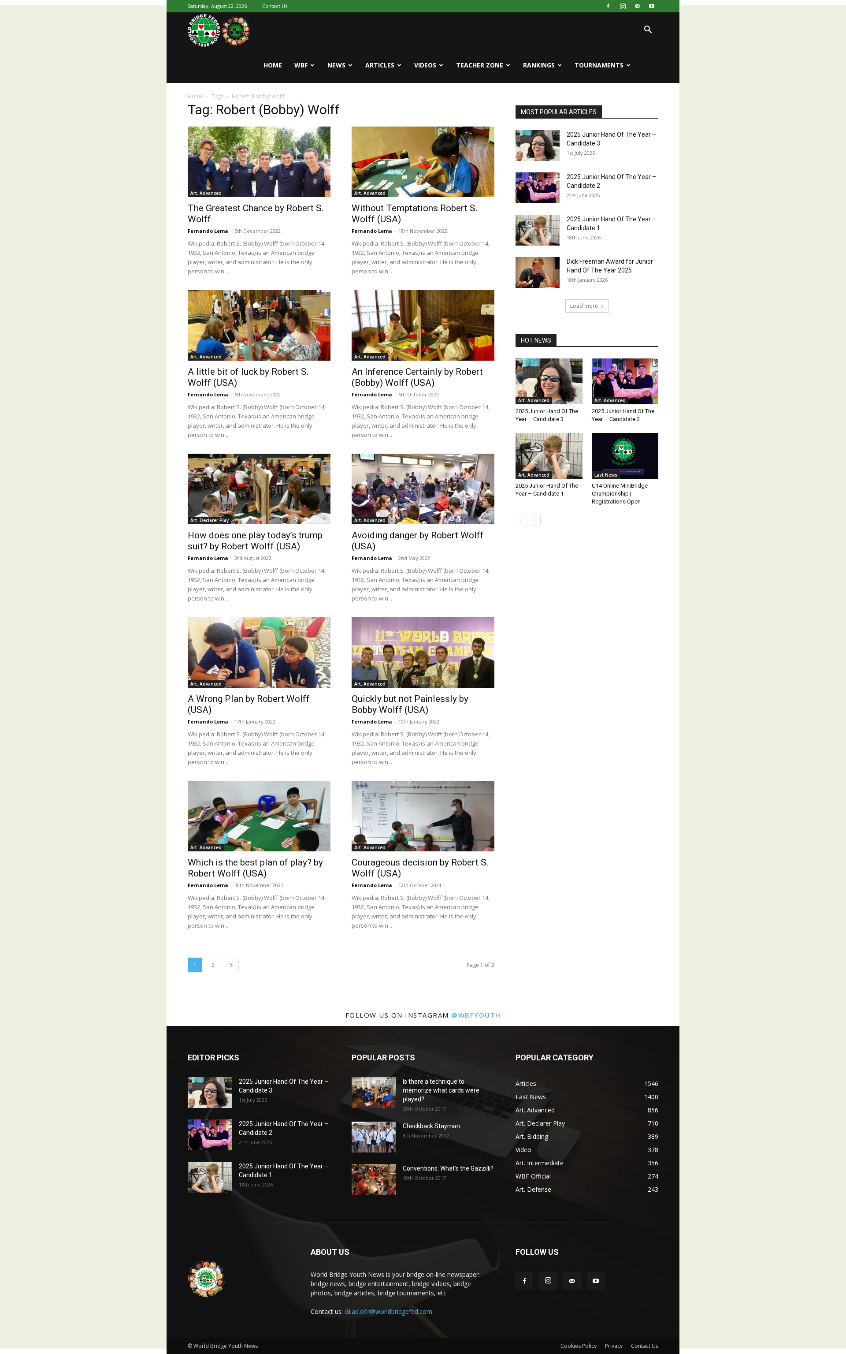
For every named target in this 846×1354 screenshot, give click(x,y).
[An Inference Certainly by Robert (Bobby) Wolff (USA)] (423, 325)
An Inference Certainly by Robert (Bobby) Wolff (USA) (417, 377)
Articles (379, 65)
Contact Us (274, 6)
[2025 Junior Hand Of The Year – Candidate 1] (538, 230)
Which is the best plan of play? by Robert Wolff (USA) (255, 868)
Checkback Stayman (431, 1126)
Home (272, 65)
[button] (647, 30)
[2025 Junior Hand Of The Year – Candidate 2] (538, 187)
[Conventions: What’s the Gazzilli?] (374, 1179)
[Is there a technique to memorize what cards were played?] (374, 1092)
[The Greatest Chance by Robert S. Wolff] (259, 162)
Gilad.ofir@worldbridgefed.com (388, 1311)
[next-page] (231, 965)
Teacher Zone (479, 65)
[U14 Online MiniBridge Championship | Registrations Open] (625, 456)
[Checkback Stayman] (374, 1137)
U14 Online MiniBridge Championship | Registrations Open (620, 493)
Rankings (539, 65)
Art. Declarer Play (209, 520)
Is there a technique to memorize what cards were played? (441, 1090)
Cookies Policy (578, 1346)
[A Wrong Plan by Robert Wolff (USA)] (259, 652)
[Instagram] (622, 6)
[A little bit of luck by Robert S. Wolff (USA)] (259, 325)
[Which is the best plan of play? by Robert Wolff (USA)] (259, 816)
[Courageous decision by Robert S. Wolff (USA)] (423, 816)
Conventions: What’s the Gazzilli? (448, 1168)
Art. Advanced (206, 193)
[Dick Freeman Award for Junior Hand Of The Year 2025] (538, 272)
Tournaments (599, 65)
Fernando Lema (208, 231)
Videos (425, 65)
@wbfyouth (476, 1015)
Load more (584, 306)
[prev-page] (521, 520)
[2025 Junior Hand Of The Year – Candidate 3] (538, 145)
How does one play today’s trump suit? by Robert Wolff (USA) (255, 541)
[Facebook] (608, 6)
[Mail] (637, 6)
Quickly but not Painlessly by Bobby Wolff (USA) (410, 704)
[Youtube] (651, 6)
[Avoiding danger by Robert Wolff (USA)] (423, 489)
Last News (605, 475)
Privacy (614, 1346)
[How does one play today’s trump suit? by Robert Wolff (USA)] (259, 489)
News (336, 65)
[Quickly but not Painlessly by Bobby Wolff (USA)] (423, 652)
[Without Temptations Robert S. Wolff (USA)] (423, 162)
